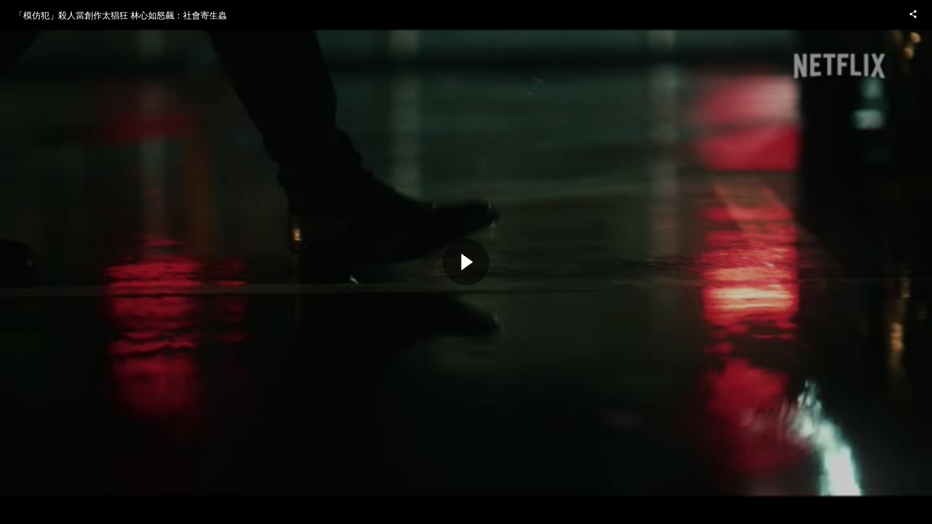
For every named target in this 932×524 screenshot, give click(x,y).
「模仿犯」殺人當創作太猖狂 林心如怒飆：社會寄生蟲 (121, 14)
